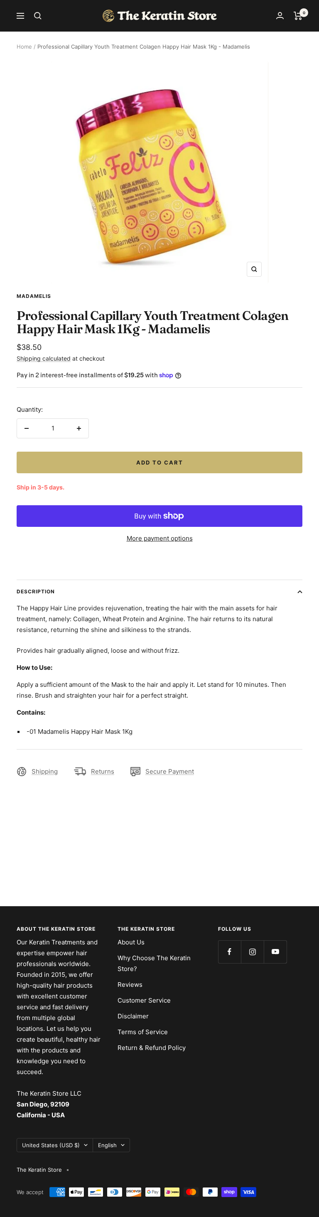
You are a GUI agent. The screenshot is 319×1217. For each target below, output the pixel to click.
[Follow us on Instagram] (252, 951)
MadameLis (34, 296)
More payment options (160, 538)
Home (24, 46)
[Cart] (298, 16)
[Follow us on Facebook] (229, 951)
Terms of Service (143, 1032)
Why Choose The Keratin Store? (154, 963)
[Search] (38, 16)
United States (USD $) (51, 1145)
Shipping (45, 771)
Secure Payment (169, 771)
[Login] (280, 15)
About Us (131, 942)
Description (36, 591)
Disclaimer (133, 1016)
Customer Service (144, 1000)
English (107, 1145)
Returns (102, 771)
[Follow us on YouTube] (275, 951)
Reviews (130, 984)
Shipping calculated (44, 358)
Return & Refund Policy (152, 1048)
